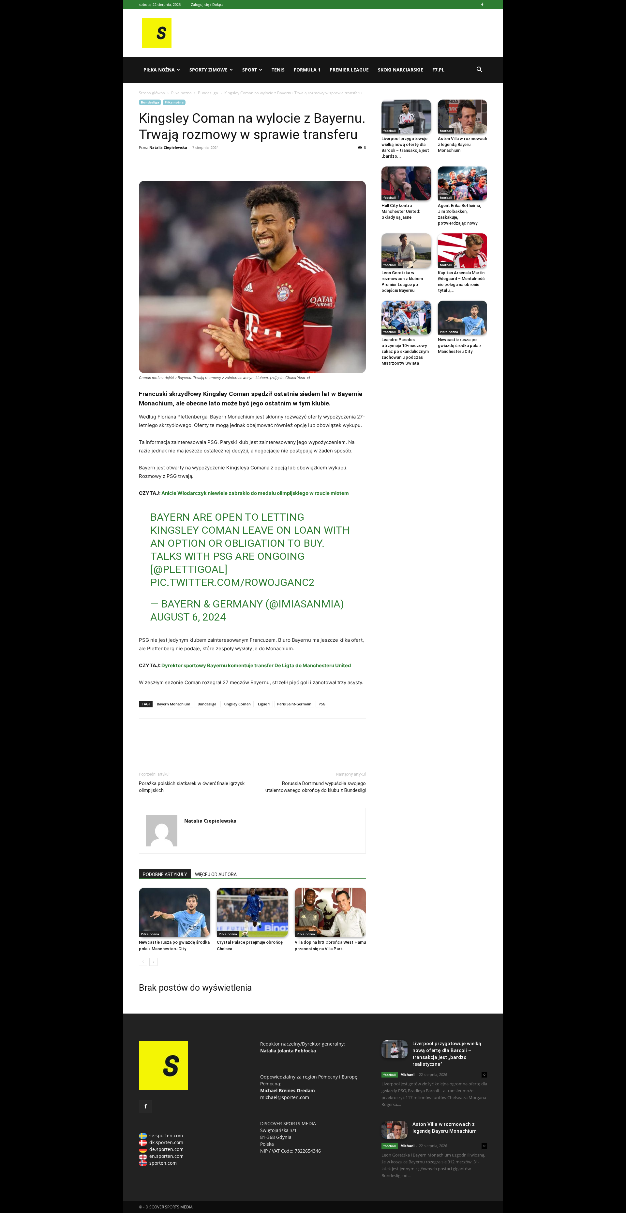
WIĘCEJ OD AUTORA (216, 874)
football (389, 130)
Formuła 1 (307, 70)
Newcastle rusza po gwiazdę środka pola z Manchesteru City (460, 345)
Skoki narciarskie (400, 70)
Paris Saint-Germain (294, 703)
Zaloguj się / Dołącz (207, 4)
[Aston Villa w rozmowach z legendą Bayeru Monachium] (462, 117)
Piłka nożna (159, 70)
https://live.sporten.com (175, 162)
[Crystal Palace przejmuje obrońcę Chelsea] (252, 912)
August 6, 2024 (188, 617)
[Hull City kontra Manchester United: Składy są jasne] (406, 183)
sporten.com (163, 1163)
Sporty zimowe (208, 70)
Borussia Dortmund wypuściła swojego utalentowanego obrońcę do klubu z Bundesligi (315, 786)
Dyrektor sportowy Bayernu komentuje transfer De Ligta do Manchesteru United (256, 665)
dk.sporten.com (166, 1142)
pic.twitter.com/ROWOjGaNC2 (232, 582)
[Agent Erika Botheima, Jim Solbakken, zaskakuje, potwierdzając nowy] (462, 183)
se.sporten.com (166, 1135)
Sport (249, 70)
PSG (322, 703)
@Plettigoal (188, 569)
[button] (479, 70)
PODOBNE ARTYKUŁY (165, 874)
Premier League (349, 70)
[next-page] (153, 962)
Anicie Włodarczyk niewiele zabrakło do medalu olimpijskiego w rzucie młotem (255, 493)
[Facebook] (482, 4)
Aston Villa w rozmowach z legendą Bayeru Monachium (462, 144)
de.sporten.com (166, 1149)
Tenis (278, 70)
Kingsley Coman (237, 703)
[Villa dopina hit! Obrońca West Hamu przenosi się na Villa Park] (330, 912)
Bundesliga (208, 93)
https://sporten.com (160, 162)
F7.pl (438, 70)
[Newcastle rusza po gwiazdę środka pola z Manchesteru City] (174, 912)
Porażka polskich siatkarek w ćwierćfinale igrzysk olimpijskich (192, 786)
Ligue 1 (264, 703)
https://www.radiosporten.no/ (190, 162)
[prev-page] (143, 962)
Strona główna (152, 93)
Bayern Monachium (173, 703)
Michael (407, 1074)
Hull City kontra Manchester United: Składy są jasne (400, 211)
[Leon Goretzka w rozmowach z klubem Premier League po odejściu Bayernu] (406, 250)
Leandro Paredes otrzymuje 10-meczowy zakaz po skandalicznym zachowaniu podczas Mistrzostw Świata (405, 351)
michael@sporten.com (284, 1097)
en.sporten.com (166, 1156)
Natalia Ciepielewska (168, 147)
